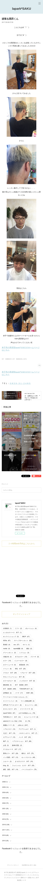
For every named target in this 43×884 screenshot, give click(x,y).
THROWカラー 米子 (12, 717)
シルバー (7, 761)
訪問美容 (7, 693)
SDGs (7, 640)
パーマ (19, 693)
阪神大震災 (17, 745)
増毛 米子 (20, 669)
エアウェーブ (9, 737)
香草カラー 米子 (10, 753)
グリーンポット (9, 652)
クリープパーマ (26, 709)
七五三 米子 (9, 733)
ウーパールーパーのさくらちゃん (15, 697)
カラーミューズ (9, 665)
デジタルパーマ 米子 (12, 749)
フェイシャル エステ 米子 (23, 765)
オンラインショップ (21, 614)
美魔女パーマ (8, 725)
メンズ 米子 (25, 737)
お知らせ (23, 725)
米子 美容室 (9, 689)
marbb (6, 648)
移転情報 (7, 685)
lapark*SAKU (21, 8)
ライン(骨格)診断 (27, 701)
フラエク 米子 (10, 673)
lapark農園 (18, 648)
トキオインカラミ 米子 (28, 733)
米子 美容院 (21, 685)
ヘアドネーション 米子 (21, 741)
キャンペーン (31, 705)
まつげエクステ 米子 (24, 761)
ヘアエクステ (9, 729)
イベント (7, 669)
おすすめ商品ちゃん (27, 713)
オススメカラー (10, 709)
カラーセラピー (9, 681)
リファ (18, 628)
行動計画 (7, 657)
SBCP (26, 636)
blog (6, 765)
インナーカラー (20, 660)
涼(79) (25, 359)
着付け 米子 (28, 753)
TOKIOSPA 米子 (25, 689)
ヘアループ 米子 (27, 673)
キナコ (26, 644)
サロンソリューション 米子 (13, 677)
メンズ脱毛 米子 (10, 757)
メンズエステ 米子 (27, 681)
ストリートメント (10, 701)
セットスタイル (28, 757)
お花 (6, 745)
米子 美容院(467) (7, 359)
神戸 (6, 741)
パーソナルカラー (29, 769)
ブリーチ (34, 657)
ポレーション (31, 628)
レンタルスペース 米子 (12, 632)
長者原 (6, 644)
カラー (7, 660)
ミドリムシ (24, 652)
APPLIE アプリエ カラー (12, 705)
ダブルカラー (21, 657)
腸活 (29, 648)
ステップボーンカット (23, 640)
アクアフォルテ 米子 (27, 729)
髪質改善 (24, 665)
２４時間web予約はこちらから (21, 544)
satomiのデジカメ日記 (12, 721)
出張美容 (7, 628)
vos (16, 644)
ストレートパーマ (31, 717)
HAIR (29, 693)
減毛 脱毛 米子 (10, 769)
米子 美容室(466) (18, 359)
